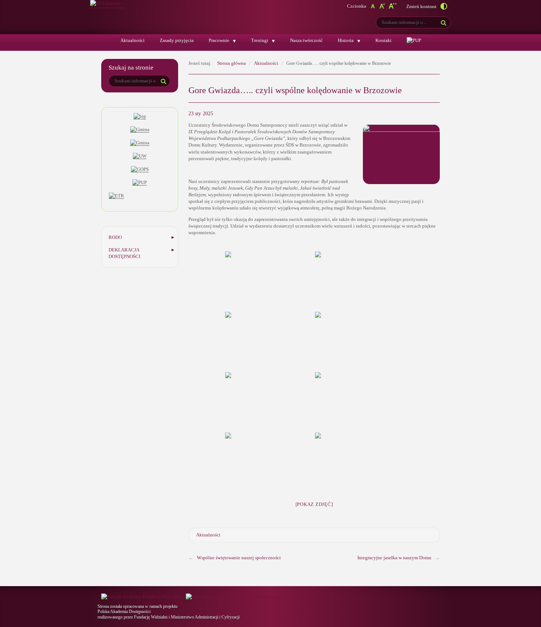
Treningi (259, 40)
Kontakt (383, 40)
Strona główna (231, 63)
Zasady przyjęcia (177, 40)
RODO (115, 237)
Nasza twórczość (306, 40)
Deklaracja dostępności (124, 253)
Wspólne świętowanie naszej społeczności (239, 557)
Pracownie (219, 40)
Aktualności (132, 40)
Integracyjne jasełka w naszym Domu (394, 557)
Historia (346, 40)
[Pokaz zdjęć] (314, 504)
